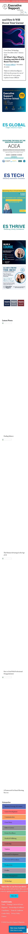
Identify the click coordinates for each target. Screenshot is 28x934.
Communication (10, 817)
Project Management (11, 876)
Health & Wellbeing (10, 838)
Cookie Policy (5, 913)
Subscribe (14, 896)
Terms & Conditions (17, 910)
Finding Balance (9, 436)
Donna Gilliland (11, 64)
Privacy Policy (15, 913)
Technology (15, 50)
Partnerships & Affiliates (16, 907)
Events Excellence (10, 833)
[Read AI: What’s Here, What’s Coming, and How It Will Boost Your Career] (13, 36)
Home (3, 904)
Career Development (11, 812)
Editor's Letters (9, 828)
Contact (3, 916)
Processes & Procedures (12, 860)
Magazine (4, 907)
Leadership (8, 844)
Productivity (8, 865)
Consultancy (5, 910)
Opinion (7, 849)
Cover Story (7, 50)
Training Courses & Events (15, 904)
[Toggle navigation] (22, 12)
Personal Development (11, 854)
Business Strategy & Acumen (13, 806)
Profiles (7, 870)
